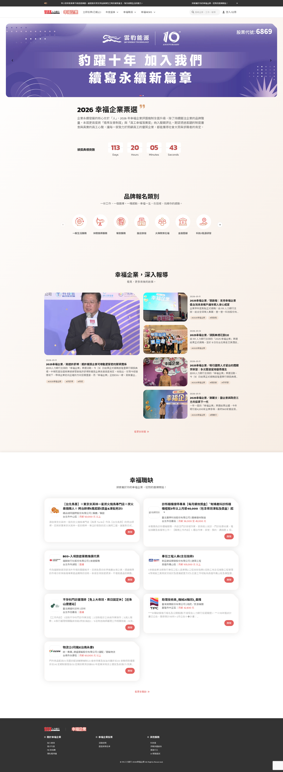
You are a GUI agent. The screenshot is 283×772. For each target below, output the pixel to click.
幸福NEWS (146, 12)
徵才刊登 (51, 746)
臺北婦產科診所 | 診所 (74, 608)
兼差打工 (154, 750)
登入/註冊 (231, 12)
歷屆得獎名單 (104, 746)
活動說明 (102, 743)
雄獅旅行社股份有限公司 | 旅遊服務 (81, 561)
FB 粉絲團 (51, 750)
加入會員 (51, 743)
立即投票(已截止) (92, 12)
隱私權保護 (52, 754)
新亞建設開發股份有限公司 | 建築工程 (181, 561)
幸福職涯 (128, 12)
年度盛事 (110, 12)
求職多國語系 (156, 746)
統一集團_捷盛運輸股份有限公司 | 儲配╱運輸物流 (89, 652)
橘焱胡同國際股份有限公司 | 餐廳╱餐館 (84, 513)
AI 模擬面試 (155, 754)
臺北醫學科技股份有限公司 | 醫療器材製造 (184, 517)
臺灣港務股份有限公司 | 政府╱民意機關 (183, 604)
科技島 (153, 743)
